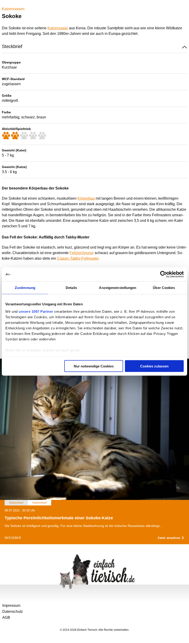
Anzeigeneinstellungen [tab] (117, 288)
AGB (6, 617)
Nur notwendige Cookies (94, 366)
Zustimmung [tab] (25, 288)
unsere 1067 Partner (36, 311)
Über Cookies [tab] (164, 288)
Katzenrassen (13, 9)
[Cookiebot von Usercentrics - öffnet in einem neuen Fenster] (163, 274)
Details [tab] (71, 288)
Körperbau (86, 198)
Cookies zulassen (154, 366)
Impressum (11, 605)
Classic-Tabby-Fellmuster (77, 258)
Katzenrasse (57, 28)
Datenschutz (12, 611)
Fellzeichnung (81, 253)
